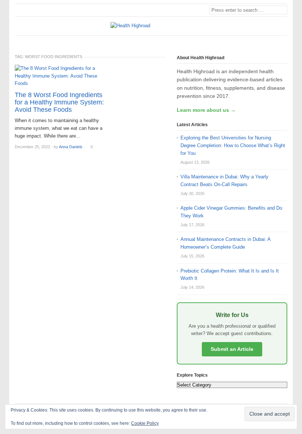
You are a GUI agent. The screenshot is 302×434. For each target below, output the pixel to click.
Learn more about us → (206, 110)
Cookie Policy (145, 423)
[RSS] (283, 41)
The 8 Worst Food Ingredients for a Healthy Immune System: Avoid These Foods (59, 102)
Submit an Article (232, 349)
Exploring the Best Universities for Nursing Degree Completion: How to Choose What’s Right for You (232, 145)
